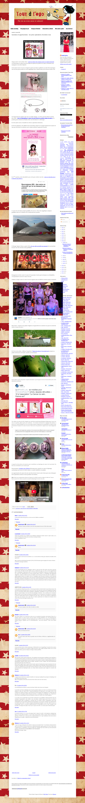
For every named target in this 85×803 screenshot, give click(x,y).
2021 (63, 231)
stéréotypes (62, 200)
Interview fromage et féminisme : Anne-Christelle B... (66, 245)
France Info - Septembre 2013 (67, 381)
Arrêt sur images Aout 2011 (66, 408)
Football (67, 168)
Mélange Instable (64, 448)
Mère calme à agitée (59, 28)
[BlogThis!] (29, 506)
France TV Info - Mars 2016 (66, 305)
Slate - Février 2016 (65, 310)
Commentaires (65, 221)
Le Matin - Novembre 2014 (66, 349)
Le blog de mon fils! (65, 474)
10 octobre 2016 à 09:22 (24, 655)
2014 (63, 267)
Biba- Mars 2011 (64, 400)
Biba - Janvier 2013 (65, 391)
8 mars (61, 141)
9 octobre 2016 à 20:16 (31, 545)
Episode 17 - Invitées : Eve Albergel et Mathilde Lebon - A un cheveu (67, 82)
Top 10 (69, 200)
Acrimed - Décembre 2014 (66, 342)
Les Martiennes (64, 462)
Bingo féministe (65, 148)
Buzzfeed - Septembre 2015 (66, 311)
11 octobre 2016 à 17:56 (22, 711)
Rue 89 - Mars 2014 (65, 359)
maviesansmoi (64, 428)
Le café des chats (64, 475)
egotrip (66, 163)
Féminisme (66, 167)
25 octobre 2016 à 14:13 (24, 723)
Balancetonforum (70, 145)
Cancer (61, 151)
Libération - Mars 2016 (66, 302)
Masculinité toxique (65, 188)
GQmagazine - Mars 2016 (66, 297)
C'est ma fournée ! (65, 423)
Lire (70, 183)
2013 (63, 269)
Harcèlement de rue (69, 173)
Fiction (64, 168)
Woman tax (62, 208)
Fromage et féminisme (35, 28)
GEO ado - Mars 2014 (65, 364)
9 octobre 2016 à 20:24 (31, 605)
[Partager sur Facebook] (31, 506)
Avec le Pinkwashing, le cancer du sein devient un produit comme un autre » (35, 118)
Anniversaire (71, 143)
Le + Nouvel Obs (64, 290)
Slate (62, 282)
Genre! (62, 469)
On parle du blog (68, 192)
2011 (63, 273)
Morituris (17, 614)
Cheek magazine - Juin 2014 (67, 353)
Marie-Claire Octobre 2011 (66, 406)
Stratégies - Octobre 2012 (66, 393)
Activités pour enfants (68, 141)
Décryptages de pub (24, 28)
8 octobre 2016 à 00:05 (25, 533)
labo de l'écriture (63, 181)
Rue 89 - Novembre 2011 (66, 405)
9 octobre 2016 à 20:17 (31, 524)
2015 (63, 265)
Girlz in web (63, 287)
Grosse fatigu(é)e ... (65, 480)
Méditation (71, 188)
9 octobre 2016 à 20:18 (31, 628)
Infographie (64, 176)
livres (72, 183)
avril (64, 257)
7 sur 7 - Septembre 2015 (66, 321)
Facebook (66, 165)
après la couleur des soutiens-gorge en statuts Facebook (41, 61)
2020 (63, 233)
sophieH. (16, 655)
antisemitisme (62, 144)
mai (63, 255)
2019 (63, 235)
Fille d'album (64, 417)
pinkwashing (35, 508)
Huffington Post (64, 286)
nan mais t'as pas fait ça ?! (66, 429)
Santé (69, 197)
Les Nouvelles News (65, 289)
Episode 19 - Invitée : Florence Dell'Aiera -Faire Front (66, 75)
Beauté (61, 147)
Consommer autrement (64, 155)
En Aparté (63, 433)
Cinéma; (72, 152)
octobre (64, 242)
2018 (63, 237)
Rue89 (62, 281)
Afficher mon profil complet (65, 64)
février (64, 261)
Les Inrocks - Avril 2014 (66, 358)
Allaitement (62, 143)
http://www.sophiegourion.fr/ (66, 119)
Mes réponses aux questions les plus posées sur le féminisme (67, 126)
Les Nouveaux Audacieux (66, 454)
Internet (68, 176)
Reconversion (70, 196)
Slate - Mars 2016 (64, 300)
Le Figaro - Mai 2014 (65, 356)
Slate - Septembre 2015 (66, 316)
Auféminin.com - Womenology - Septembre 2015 (66, 318)
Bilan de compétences (68, 147)
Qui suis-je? (63, 69)
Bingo (61, 148)
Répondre (17, 519)
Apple (67, 144)
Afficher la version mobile (34, 775)
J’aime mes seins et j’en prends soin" (40, 351)
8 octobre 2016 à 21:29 (24, 567)
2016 (63, 240)
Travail (72, 200)
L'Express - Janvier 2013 (66, 390)
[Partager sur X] (30, 506)
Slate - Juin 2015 (64, 327)
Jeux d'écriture (69, 28)
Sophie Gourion (21, 524)
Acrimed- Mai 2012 (65, 395)
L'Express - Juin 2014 (65, 355)
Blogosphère (70, 148)
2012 (63, 271)
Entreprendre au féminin (47, 28)
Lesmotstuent (65, 183)
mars (64, 259)
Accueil (33, 772)
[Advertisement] (34, 762)
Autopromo (62, 145)
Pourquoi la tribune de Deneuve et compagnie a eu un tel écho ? (66, 464)
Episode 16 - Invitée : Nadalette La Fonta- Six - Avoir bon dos (66, 85)
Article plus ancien (52, 772)
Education (62, 163)
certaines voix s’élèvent (24, 468)
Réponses (18, 542)
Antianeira (17, 567)
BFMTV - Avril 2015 (65, 332)
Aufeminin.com (64, 279)
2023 (63, 227)
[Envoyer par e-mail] (28, 506)
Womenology (64, 284)
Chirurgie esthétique (66, 152)
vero (19, 634)
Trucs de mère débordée (64, 201)
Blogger (54, 794)
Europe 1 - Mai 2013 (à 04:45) (67, 412)
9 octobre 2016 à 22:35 (23, 645)
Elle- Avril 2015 (64, 333)
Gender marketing (14, 28)
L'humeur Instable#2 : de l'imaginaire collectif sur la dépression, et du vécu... (66, 450)
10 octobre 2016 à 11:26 (24, 675)
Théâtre (66, 200)
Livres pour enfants (66, 184)
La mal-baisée (17, 533)
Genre (68, 171)
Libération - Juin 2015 (65, 330)
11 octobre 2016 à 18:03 (25, 634)
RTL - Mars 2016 (64, 308)
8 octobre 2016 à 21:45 (26, 587)
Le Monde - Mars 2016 (65, 303)
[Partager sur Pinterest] (33, 506)
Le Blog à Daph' (64, 483)
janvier (64, 263)
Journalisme (66, 179)
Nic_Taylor (46, 794)
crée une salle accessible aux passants (39, 246)
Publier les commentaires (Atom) (24, 778)
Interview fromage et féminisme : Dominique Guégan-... (67, 249)
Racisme (65, 196)
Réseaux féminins (63, 197)
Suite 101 (63, 292)
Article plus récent (15, 772)
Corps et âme (71, 155)
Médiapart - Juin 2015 (65, 328)
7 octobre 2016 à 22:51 (22, 515)
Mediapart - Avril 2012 (66, 396)
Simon (16, 515)
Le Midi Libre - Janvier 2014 (67, 372)
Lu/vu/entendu (64, 185)
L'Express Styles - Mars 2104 (67, 361)
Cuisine (61, 156)
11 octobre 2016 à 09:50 (22, 685)
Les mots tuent (64, 94)
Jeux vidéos (68, 177)
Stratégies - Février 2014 (66, 368)
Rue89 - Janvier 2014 (65, 370)
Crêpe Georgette (64, 438)
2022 (63, 229)
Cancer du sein (23, 508)
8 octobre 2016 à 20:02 (23, 554)
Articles (63, 219)
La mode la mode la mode (68, 180)
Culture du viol (66, 156)
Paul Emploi (70, 193)
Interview (71, 176)
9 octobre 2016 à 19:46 (23, 614)
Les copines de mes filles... (66, 484)
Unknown (17, 675)
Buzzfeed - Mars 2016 (65, 299)
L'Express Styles (64, 278)
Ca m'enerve (18, 508)
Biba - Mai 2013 (64, 383)
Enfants (71, 164)
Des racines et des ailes (68, 159)
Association (71, 144)
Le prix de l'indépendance (66, 445)
